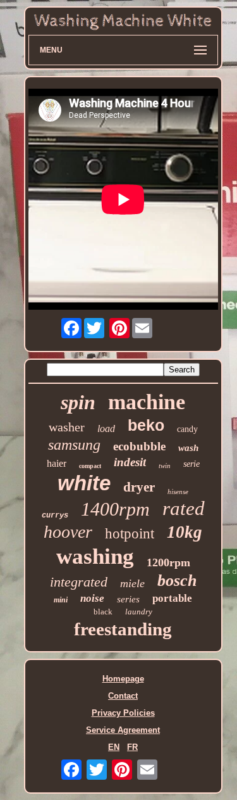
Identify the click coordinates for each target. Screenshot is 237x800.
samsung (74, 444)
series (128, 599)
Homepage (123, 678)
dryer (139, 487)
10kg (184, 532)
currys (55, 515)
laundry (138, 611)
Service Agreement (123, 730)
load (106, 428)
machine (146, 402)
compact (90, 465)
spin (78, 402)
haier (56, 463)
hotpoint (129, 534)
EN (113, 747)
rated (183, 508)
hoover (68, 532)
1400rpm (115, 508)
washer (67, 427)
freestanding (123, 629)
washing (95, 556)
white (84, 483)
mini (61, 599)
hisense (177, 491)
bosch (177, 580)
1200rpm (168, 562)
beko (146, 425)
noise (92, 598)
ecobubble (139, 446)
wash (188, 448)
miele (132, 583)
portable (172, 598)
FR (132, 747)
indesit (130, 462)
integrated (78, 582)
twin (165, 465)
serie (191, 464)
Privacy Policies (123, 713)
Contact (123, 696)
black (103, 611)
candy (187, 429)
